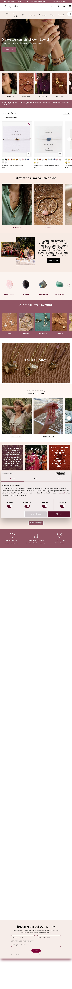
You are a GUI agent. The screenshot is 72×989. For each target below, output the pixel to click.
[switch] (27, 506)
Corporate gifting (8, 961)
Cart (70, 7)
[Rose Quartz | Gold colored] (23, 160)
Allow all (59, 514)
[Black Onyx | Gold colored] (6, 160)
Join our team (43, 961)
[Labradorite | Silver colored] (25, 160)
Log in (59, 7)
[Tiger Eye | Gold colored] (17, 160)
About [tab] (59, 479)
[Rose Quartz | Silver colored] (57, 160)
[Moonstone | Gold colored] (20, 160)
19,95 (3, 167)
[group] (36, 85)
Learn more (53, 260)
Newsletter (42, 965)
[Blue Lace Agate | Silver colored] (3, 162)
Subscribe (36, 951)
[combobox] (49, 937)
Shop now (9, 49)
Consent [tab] (12, 479)
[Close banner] (69, 473)
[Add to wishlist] (29, 124)
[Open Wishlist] (64, 6)
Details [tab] (36, 479)
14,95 (35, 167)
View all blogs (36, 523)
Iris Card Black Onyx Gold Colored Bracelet (12, 165)
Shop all (66, 113)
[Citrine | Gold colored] (14, 160)
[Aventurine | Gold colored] (3, 160)
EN (51, 7)
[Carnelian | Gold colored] (9, 160)
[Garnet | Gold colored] (11, 160)
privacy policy (61, 493)
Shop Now (36, 367)
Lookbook (5, 965)
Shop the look (16, 436)
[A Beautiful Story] (12, 7)
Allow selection (36, 514)
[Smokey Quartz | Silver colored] (60, 160)
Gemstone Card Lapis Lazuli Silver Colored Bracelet (46, 165)
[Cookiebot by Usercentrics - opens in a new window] (57, 473)
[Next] (69, 83)
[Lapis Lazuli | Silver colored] (28, 160)
